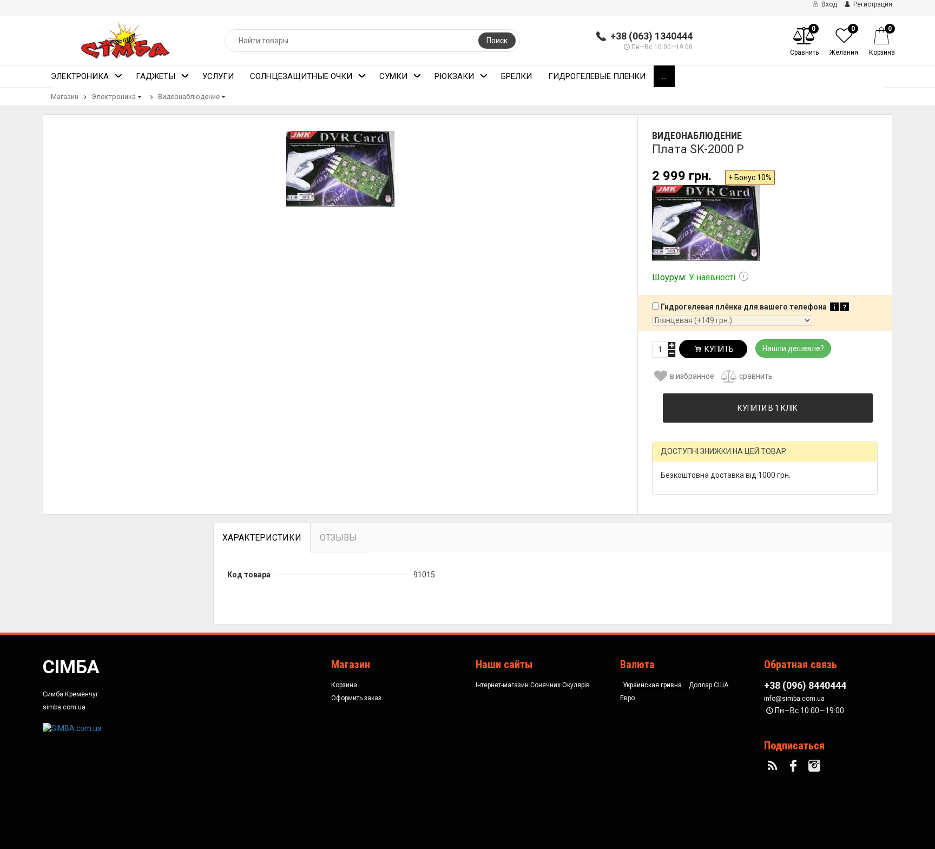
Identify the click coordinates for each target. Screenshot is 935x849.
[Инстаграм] (816, 766)
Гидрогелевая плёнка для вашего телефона (752, 306)
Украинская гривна (652, 685)
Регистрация (872, 4)
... (664, 76)
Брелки (516, 76)
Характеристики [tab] (261, 537)
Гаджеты (155, 76)
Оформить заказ (356, 698)
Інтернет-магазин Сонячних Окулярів (533, 685)
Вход (828, 4)
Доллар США (708, 685)
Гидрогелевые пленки (597, 76)
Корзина (344, 685)
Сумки (393, 76)
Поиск (497, 40)
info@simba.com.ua (794, 698)
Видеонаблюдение (189, 97)
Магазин (64, 97)
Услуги (218, 76)
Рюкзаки (454, 76)
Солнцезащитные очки (301, 76)
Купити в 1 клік (768, 408)
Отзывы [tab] (338, 537)
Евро (627, 698)
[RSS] (773, 766)
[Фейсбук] (795, 766)
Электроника (80, 76)
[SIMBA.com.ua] (72, 727)
